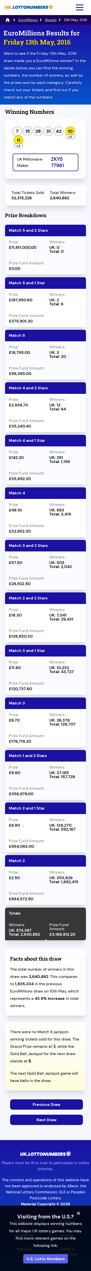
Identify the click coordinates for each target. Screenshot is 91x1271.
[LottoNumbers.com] (7, 20)
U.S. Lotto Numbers (46, 1258)
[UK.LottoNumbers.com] (28, 11)
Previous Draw (46, 1104)
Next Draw (46, 1119)
